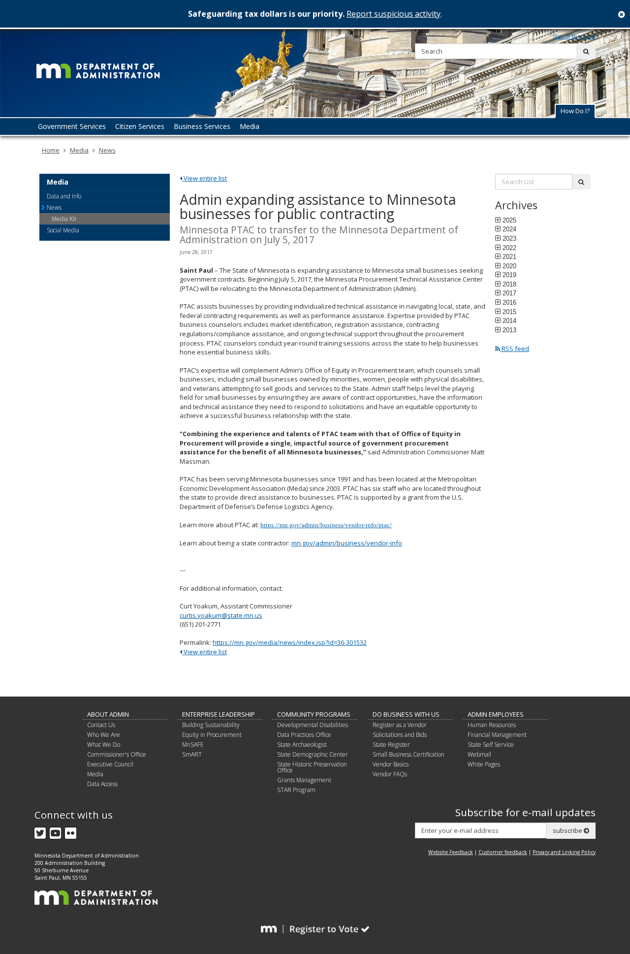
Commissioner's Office (116, 754)
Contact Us (101, 725)
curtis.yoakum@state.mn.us (221, 615)
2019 (509, 274)
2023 (509, 238)
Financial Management (497, 735)
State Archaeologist (302, 744)
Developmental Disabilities (312, 725)
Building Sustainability (211, 725)
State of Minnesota (574, 36)
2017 (509, 292)
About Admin (108, 714)
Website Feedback (450, 852)
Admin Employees (496, 714)
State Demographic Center (312, 754)
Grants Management (304, 780)
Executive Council (110, 764)
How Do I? (575, 110)
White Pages (484, 764)
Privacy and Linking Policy (564, 852)
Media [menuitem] (249, 126)
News (107, 150)
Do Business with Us (406, 714)
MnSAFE (193, 744)
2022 (509, 247)
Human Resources (492, 725)
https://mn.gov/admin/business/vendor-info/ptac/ (326, 525)
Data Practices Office (304, 735)
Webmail (479, 754)
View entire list (204, 178)
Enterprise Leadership (218, 714)
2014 (509, 320)
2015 (509, 311)
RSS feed (514, 348)
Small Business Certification (408, 754)
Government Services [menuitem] (72, 126)
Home (51, 150)
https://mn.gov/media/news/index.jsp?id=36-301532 (290, 642)
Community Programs (313, 714)
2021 (509, 256)
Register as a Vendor (400, 725)
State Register (391, 744)
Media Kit (64, 219)
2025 (509, 220)
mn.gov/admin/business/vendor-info (346, 543)
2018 (509, 284)
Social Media (63, 230)
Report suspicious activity (393, 13)
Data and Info (64, 196)
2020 (509, 265)
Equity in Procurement (212, 735)
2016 (509, 302)
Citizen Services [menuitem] (139, 126)
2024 (509, 228)
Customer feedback (502, 852)
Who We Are (103, 735)
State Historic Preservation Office (312, 767)
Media (79, 150)
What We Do (103, 744)
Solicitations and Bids (400, 735)
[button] (575, 111)
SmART (192, 754)
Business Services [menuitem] (202, 126)
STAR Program (296, 790)
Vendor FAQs (390, 774)
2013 (509, 329)
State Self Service (491, 744)
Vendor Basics (391, 764)
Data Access (102, 784)
